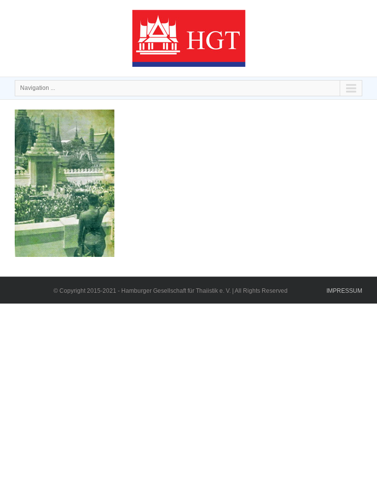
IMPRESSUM (344, 290)
